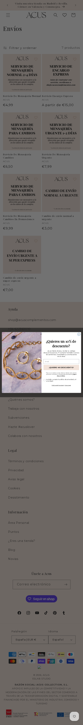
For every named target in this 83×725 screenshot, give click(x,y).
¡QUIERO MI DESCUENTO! (61, 367)
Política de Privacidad (57, 385)
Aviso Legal (68, 385)
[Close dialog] (79, 334)
